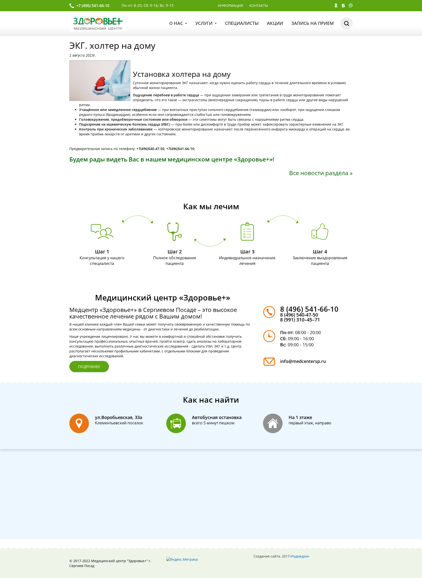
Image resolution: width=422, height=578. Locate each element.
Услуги (204, 23)
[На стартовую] (97, 23)
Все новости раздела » (321, 173)
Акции (275, 23)
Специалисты (242, 23)
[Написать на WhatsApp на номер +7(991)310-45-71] (351, 6)
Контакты (258, 5)
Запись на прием (312, 23)
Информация (230, 5)
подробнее (89, 366)
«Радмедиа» (299, 556)
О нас (176, 23)
